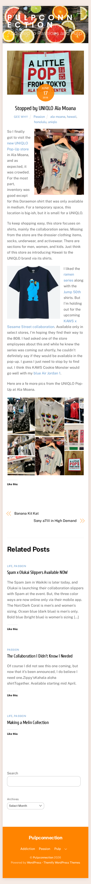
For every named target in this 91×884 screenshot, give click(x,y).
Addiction (27, 849)
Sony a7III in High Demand (55, 521)
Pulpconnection (43, 857)
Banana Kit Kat (26, 513)
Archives (13, 799)
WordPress (34, 862)
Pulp (57, 849)
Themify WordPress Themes (62, 862)
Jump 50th (72, 292)
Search (12, 773)
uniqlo (52, 122)
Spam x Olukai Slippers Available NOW (37, 572)
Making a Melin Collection (28, 722)
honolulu (40, 122)
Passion (39, 116)
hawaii (71, 116)
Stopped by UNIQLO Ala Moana (45, 108)
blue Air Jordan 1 (47, 373)
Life (10, 566)
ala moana (57, 116)
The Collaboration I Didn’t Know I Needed (40, 656)
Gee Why (21, 116)
